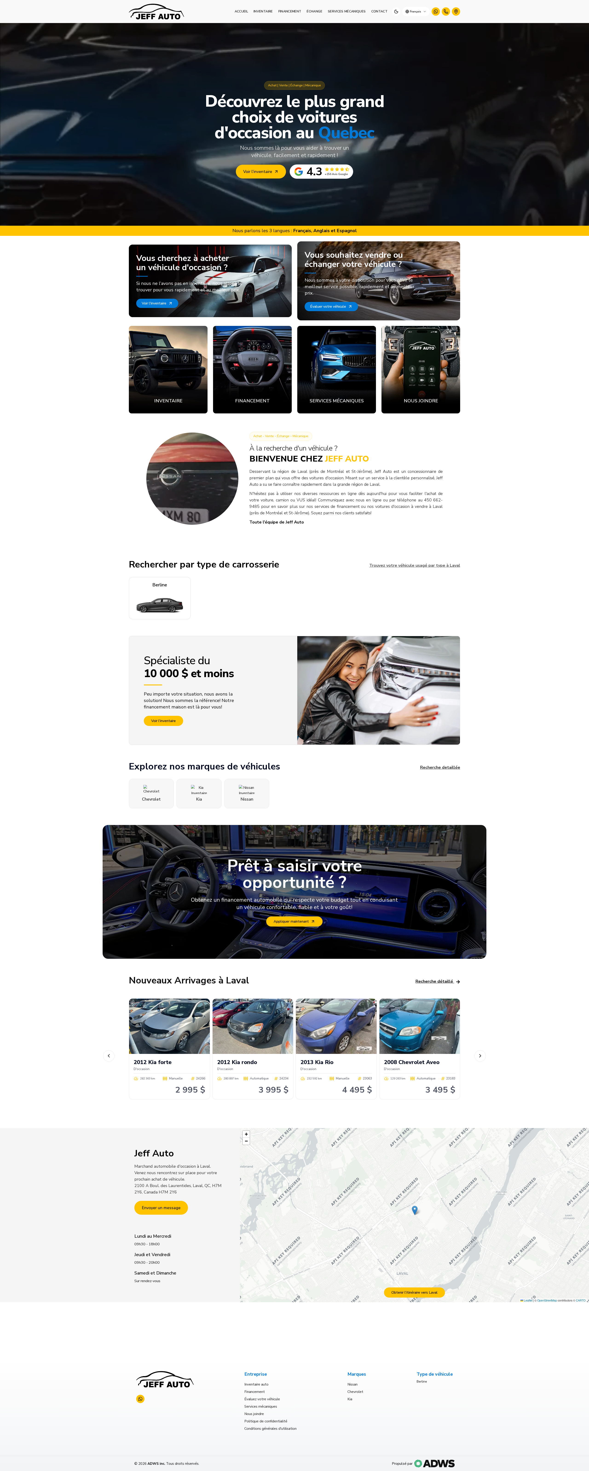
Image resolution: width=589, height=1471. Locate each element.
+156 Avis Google (336, 174)
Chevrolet (355, 1391)
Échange (314, 11)
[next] (480, 1056)
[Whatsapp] (436, 11)
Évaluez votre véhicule (262, 1399)
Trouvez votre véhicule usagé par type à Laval (414, 565)
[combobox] (416, 11)
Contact (379, 11)
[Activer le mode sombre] (396, 11)
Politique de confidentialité (265, 1421)
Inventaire (263, 11)
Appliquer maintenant (291, 921)
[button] (415, 1210)
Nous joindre (254, 1414)
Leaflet (527, 1300)
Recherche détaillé (434, 981)
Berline (422, 1381)
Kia (349, 1399)
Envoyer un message (161, 1208)
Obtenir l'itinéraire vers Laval (414, 1292)
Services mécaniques (347, 11)
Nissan (352, 1384)
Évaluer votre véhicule (328, 306)
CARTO (581, 1300)
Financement (289, 11)
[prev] (109, 1056)
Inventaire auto (256, 1384)
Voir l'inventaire (257, 171)
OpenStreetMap (547, 1300)
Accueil (241, 11)
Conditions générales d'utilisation (270, 1428)
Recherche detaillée (440, 767)
